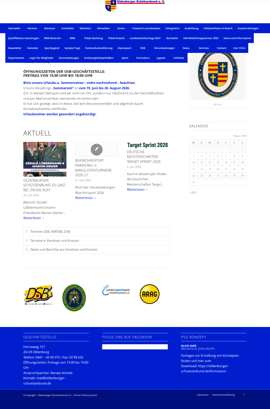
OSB (142, 48)
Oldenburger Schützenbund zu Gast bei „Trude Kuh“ (44, 185)
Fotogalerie (172, 28)
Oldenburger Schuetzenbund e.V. (55, 395)
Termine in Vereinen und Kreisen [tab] (54, 240)
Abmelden (103, 28)
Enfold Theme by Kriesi (85, 395)
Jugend (161, 58)
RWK (72, 38)
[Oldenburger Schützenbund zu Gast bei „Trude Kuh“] (44, 159)
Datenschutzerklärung (98, 48)
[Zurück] (29, 172)
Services (204, 48)
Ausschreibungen (248, 28)
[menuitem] (202, 395)
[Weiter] (164, 172)
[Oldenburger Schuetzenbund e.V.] (135, 11)
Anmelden (67, 28)
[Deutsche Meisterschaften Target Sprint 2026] (148, 145)
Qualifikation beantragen (23, 38)
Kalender (32, 48)
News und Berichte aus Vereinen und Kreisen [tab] (64, 249)
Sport (125, 58)
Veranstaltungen (164, 48)
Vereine (32, 28)
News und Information (237, 38)
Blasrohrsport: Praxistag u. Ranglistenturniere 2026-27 (93, 167)
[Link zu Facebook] (244, 395)
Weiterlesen (32, 218)
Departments (16, 58)
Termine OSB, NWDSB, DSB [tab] (50, 231)
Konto (121, 28)
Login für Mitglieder (41, 58)
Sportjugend (51, 48)
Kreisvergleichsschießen (98, 58)
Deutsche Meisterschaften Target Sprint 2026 (143, 156)
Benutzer (49, 28)
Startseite (14, 28)
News (186, 48)
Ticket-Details (116, 38)
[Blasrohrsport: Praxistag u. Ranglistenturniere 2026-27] (96, 149)
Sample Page (72, 48)
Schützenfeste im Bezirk (218, 28)
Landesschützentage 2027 (145, 38)
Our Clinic (239, 48)
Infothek (179, 58)
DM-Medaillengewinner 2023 (200, 38)
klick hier (188, 346)
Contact (221, 48)
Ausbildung (191, 28)
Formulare (142, 58)
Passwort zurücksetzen (146, 28)
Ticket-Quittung (93, 38)
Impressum (124, 48)
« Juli (192, 192)
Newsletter (14, 48)
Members (85, 28)
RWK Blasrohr (52, 38)
